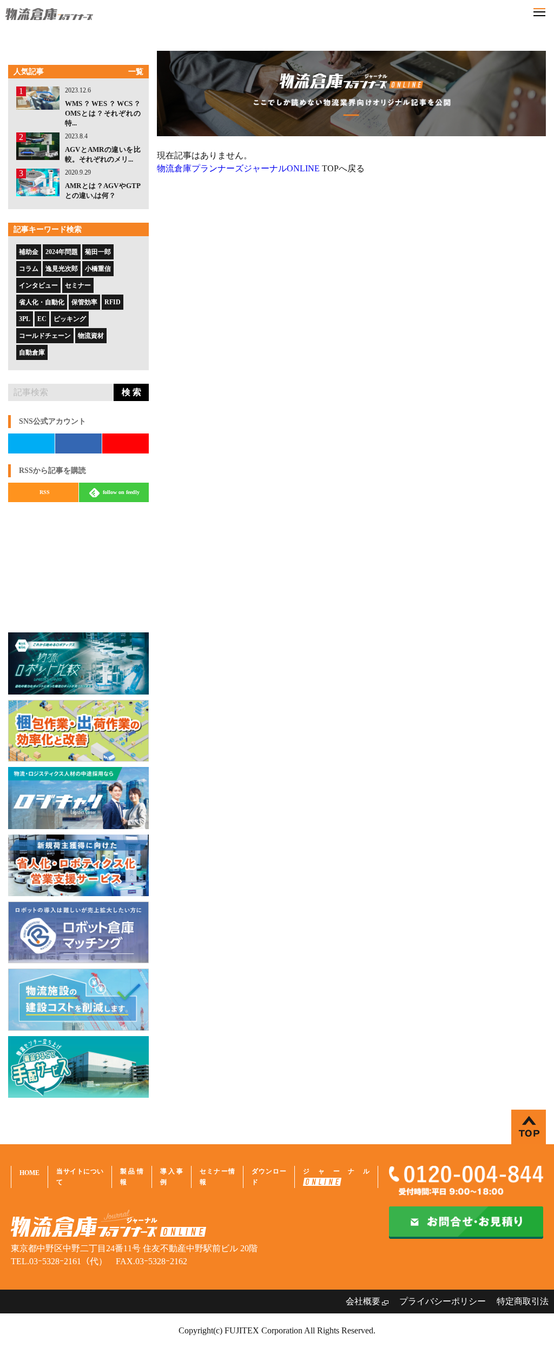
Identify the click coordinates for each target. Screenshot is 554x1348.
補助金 (28, 252)
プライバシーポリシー (442, 1301)
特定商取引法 (523, 1301)
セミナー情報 (217, 1176)
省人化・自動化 (41, 302)
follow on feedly (120, 492)
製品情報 (131, 1176)
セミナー (78, 285)
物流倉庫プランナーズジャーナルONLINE (238, 168)
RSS (44, 492)
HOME (29, 1173)
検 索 (131, 392)
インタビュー (38, 285)
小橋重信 (98, 268)
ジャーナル (336, 1171)
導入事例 (171, 1176)
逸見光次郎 (61, 268)
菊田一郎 (98, 252)
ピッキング (70, 319)
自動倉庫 (32, 352)
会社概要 (363, 1301)
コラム (28, 268)
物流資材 (91, 335)
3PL (24, 319)
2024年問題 (61, 252)
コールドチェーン (45, 335)
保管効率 (84, 302)
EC (42, 319)
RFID (112, 302)
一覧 (135, 72)
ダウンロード (269, 1176)
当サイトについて (79, 1176)
